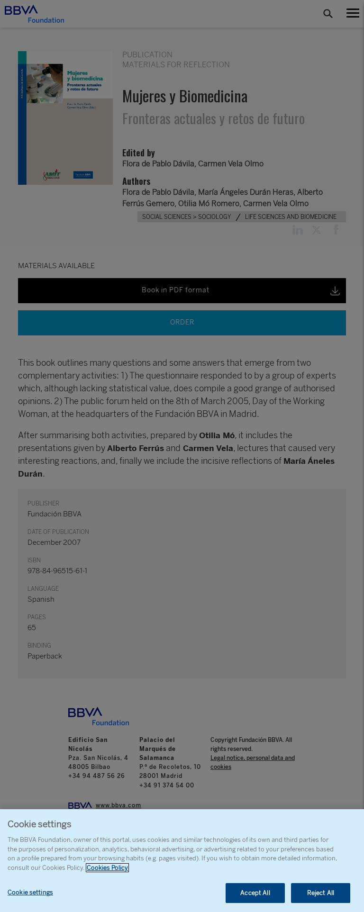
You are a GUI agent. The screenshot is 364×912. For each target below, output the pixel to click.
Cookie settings (30, 892)
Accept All (255, 892)
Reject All (320, 892)
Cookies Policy (107, 867)
